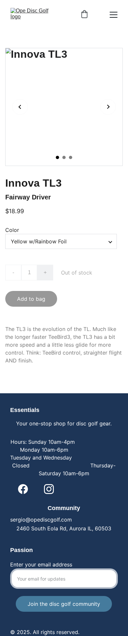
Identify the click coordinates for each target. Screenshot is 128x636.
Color (12, 230)
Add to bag (31, 299)
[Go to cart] (84, 15)
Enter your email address (41, 564)
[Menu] (113, 15)
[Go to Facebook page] (23, 489)
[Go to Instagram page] (49, 489)
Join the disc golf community (64, 604)
